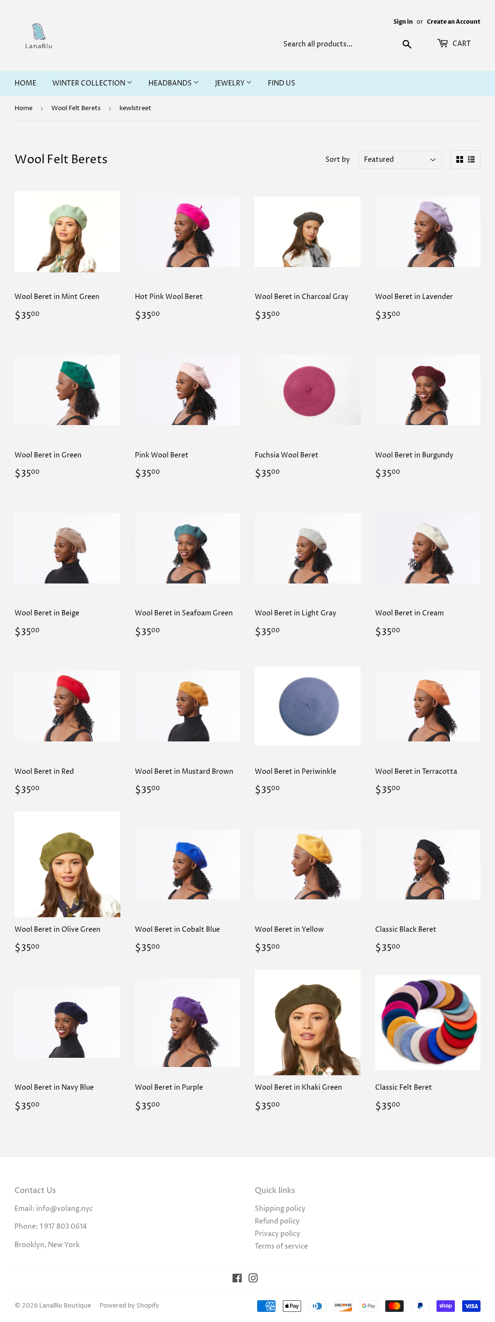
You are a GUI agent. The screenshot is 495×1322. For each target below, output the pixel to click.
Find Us (281, 83)
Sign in (403, 22)
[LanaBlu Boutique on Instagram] (253, 1279)
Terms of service (281, 1246)
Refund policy (277, 1221)
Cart (461, 43)
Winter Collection (89, 83)
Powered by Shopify (129, 1305)
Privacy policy (277, 1233)
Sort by (337, 159)
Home (25, 83)
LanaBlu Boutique (65, 1305)
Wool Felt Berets (76, 108)
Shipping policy (280, 1208)
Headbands (170, 83)
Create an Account (453, 22)
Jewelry (230, 83)
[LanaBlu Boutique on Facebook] (237, 1279)
